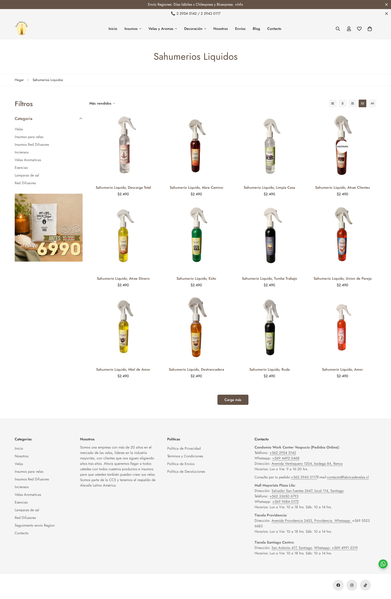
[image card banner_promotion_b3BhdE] (49, 228)
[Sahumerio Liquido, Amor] (342, 328)
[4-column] (362, 103)
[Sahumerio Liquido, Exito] (196, 237)
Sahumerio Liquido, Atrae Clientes (342, 187)
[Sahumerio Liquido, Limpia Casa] (269, 146)
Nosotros (220, 28)
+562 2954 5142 (282, 452)
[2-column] (342, 103)
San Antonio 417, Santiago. (292, 547)
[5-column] (372, 103)
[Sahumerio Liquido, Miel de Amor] (123, 328)
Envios (240, 28)
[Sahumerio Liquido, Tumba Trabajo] (269, 237)
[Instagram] (351, 585)
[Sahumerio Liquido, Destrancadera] (196, 328)
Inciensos (22, 486)
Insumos (131, 28)
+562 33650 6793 (283, 496)
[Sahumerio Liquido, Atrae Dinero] (123, 237)
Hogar (19, 79)
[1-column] (332, 103)
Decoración (193, 28)
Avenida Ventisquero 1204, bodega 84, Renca (307, 463)
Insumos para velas (29, 471)
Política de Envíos (180, 463)
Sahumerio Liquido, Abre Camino (196, 187)
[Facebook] (338, 585)
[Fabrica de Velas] (21, 28)
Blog (256, 28)
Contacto (274, 28)
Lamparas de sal (27, 510)
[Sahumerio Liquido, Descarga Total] (123, 146)
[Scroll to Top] (382, 574)
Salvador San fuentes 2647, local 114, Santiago (308, 490)
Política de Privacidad (184, 448)
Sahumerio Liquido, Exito (196, 278)
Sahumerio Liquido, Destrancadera (196, 369)
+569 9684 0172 (285, 501)
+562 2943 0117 (304, 477)
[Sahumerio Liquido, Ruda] (269, 328)
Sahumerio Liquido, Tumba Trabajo (269, 278)
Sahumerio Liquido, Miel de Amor (123, 369)
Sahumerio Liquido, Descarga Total (123, 187)
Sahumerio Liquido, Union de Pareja (343, 278)
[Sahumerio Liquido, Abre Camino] (196, 146)
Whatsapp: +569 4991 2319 (336, 547)
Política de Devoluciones (186, 471)
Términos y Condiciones (185, 456)
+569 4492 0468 (285, 458)
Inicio (113, 28)
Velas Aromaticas (28, 494)
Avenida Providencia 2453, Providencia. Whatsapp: (312, 520)
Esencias (21, 502)
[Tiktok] (365, 585)
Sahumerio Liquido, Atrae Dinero (123, 278)
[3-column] (352, 103)
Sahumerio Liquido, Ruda (269, 369)
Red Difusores (25, 517)
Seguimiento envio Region (35, 525)
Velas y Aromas (160, 28)
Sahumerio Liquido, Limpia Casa (269, 187)
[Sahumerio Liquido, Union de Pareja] (342, 237)
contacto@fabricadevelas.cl (348, 477)
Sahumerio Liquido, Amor (342, 369)
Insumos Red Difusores (32, 479)
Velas (19, 463)
